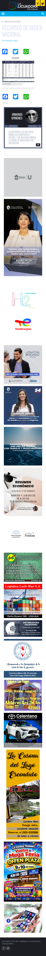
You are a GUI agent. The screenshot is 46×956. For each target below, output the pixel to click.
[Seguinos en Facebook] (38, 3)
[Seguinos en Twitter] (42, 3)
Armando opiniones (16, 116)
